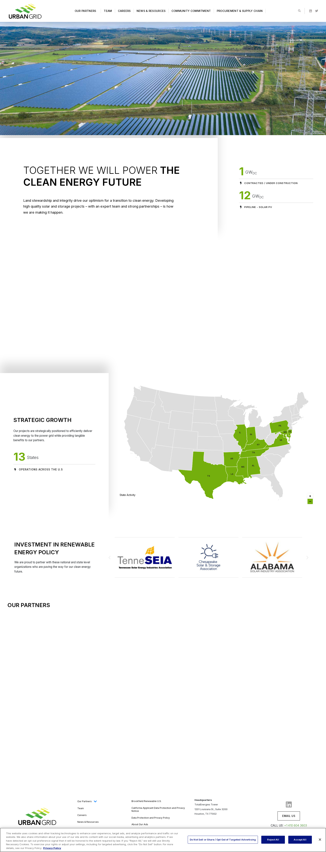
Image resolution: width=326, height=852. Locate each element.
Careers (124, 11)
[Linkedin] (311, 11)
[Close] (320, 839)
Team (108, 11)
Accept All (300, 839)
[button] (109, 557)
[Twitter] (317, 11)
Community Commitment (191, 11)
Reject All (273, 839)
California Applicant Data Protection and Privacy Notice (158, 809)
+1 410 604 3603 (295, 825)
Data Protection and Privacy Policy (150, 817)
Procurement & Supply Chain (240, 11)
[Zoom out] (310, 501)
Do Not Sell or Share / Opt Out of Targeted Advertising (223, 839)
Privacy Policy (52, 848)
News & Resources (151, 11)
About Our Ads (139, 824)
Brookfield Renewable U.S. (146, 801)
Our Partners (85, 11)
